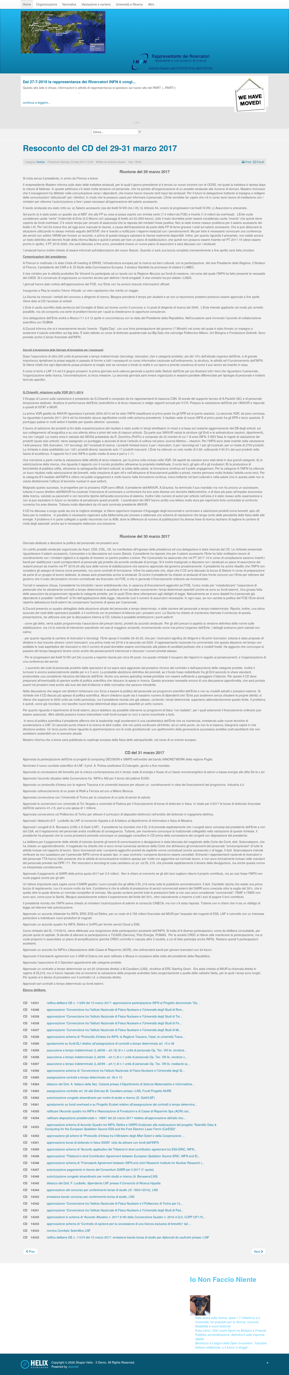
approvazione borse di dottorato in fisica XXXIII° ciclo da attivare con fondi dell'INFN (102, 1142)
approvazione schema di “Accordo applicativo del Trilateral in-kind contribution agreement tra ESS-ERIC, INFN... (121, 1149)
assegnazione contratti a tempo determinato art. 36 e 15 (84, 1077)
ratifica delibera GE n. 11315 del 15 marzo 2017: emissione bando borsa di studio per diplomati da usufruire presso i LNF (127, 1237)
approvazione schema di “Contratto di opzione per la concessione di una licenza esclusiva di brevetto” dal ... (118, 1224)
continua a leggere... (36, 102)
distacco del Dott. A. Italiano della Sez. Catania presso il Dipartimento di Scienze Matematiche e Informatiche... (120, 1084)
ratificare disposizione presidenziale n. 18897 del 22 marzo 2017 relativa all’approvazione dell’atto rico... (116, 1118)
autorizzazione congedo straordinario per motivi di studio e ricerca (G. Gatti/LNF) (100, 1097)
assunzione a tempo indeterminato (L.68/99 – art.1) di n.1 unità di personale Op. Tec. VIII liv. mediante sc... (118, 1064)
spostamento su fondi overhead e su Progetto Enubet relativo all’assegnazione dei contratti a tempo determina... (121, 1104)
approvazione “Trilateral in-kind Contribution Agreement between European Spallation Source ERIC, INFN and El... (123, 1156)
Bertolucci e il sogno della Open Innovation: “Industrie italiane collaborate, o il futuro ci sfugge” (231, 1345)
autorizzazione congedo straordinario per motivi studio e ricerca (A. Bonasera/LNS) (102, 1176)
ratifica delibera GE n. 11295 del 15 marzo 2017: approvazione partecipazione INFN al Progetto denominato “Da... (123, 1003)
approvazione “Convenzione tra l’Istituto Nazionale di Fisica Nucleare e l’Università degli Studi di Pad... (114, 1210)
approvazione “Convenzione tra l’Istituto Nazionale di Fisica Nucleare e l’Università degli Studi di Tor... (114, 1016)
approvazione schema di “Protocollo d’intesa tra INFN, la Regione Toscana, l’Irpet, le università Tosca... (115, 1036)
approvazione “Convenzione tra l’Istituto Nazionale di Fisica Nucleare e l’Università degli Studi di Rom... (115, 1009)
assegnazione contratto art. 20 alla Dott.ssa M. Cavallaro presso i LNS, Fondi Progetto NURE (108, 1091)
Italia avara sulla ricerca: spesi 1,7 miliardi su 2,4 (227, 1318)
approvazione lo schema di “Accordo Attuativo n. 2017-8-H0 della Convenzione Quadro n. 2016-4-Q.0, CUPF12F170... (125, 1217)
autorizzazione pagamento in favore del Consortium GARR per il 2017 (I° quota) (100, 1169)
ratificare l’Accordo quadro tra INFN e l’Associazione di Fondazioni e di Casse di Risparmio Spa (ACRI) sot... (118, 1111)
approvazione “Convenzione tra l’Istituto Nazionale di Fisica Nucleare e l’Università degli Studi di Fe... (114, 1023)
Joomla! (73, 1366)
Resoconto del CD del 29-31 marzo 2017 (100, 148)
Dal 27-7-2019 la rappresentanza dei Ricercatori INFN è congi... (79, 81)
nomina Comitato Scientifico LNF (68, 1230)
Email (260, 161)
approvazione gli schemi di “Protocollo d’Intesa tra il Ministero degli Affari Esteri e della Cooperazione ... (115, 1136)
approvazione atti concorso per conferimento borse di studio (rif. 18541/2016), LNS (102, 1190)
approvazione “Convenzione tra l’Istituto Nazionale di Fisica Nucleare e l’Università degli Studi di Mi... (113, 1030)
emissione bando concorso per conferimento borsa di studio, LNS (90, 1196)
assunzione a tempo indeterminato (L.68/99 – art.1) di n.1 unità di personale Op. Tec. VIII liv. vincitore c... (116, 1057)
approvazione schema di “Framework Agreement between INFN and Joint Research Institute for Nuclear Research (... (125, 1163)
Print (248, 161)
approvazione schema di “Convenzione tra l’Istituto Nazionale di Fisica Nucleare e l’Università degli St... (115, 1070)
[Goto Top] (267, 1362)
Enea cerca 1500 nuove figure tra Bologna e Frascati (230, 1330)
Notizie (41, 162)
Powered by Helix (34, 1364)
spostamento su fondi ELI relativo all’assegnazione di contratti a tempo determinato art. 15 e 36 (110, 1043)
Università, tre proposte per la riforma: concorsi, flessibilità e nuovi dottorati (227, 1324)
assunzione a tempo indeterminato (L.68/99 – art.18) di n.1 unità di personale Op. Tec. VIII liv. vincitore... (116, 1050)
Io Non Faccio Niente (223, 1279)
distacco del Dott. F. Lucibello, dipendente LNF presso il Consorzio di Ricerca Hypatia (103, 1183)
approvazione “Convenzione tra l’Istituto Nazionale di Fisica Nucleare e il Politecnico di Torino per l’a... (114, 1203)
